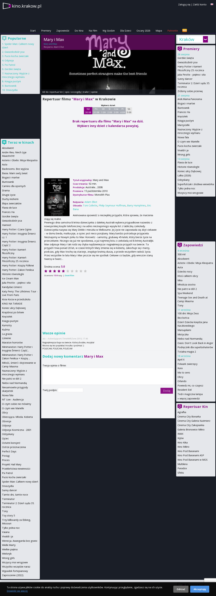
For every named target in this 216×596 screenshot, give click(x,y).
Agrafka (182, 412)
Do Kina (79, 30)
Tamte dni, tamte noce (15, 494)
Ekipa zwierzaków (11, 203)
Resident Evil (185, 389)
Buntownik (183, 107)
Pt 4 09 (122, 110)
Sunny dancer (185, 78)
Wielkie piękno (10, 549)
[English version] (212, 4)
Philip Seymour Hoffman (112, 205)
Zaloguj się (184, 4)
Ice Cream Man (10, 278)
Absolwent (183, 258)
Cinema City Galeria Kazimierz (194, 420)
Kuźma (6, 329)
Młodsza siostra (186, 284)
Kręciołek (183, 116)
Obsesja (6, 421)
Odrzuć (181, 589)
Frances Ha (184, 112)
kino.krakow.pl (26, 6)
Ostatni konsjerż (11, 442)
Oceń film (69, 275)
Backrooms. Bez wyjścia (15, 168)
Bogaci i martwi (186, 103)
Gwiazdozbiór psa (187, 62)
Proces (6, 460)
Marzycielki (184, 125)
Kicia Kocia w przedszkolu (16, 299)
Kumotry (7, 325)
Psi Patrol (10, 64)
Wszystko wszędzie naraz (16, 566)
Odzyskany (184, 179)
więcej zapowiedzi (190, 398)
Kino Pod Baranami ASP (191, 455)
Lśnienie (6, 338)
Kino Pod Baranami (188, 451)
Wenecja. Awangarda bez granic (19, 540)
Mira (180, 280)
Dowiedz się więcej (17, 590)
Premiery (46, 30)
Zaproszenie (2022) (12, 575)
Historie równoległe (188, 166)
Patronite (172, 30)
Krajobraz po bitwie (13, 312)
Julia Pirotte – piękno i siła (16, 282)
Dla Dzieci (125, 30)
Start (33, 30)
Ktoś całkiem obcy (188, 276)
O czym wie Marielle (188, 141)
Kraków (186, 39)
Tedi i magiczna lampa (190, 394)
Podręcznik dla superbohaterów (195, 347)
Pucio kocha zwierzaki (189, 146)
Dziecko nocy (185, 271)
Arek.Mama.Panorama (190, 99)
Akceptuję (200, 589)
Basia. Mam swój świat (15, 173)
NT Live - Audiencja (13, 399)
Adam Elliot (59, 47)
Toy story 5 (8, 515)
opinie (94, 91)
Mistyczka (183, 334)
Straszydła (12, 90)
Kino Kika (183, 442)
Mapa (159, 30)
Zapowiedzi (62, 30)
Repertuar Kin (195, 406)
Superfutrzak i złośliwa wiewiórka (196, 184)
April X (181, 359)
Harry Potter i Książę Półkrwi (18, 265)
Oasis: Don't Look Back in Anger (195, 343)
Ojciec (5, 438)
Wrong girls (184, 154)
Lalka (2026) (184, 175)
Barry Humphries (136, 205)
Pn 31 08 (96, 110)
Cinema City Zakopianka (191, 425)
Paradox (182, 468)
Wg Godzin (109, 30)
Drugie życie (9, 194)
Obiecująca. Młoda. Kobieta (17, 416)
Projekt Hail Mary (11, 464)
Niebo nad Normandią (190, 338)
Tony (180, 305)
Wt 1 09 (103, 110)
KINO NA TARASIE (12, 303)
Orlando (182, 381)
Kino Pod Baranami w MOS (193, 459)
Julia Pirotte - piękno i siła (192, 74)
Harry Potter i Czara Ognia (16, 229)
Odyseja (9, 60)
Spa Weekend (185, 293)
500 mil (181, 254)
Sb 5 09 (129, 110)
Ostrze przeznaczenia (14, 447)
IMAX (180, 433)
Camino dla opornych (14, 186)
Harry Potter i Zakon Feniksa (18, 269)
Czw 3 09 (116, 110)
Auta (180, 267)
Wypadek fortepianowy (15, 571)
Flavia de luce (185, 162)
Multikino (183, 464)
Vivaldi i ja (183, 150)
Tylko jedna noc (186, 188)
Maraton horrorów (12, 342)
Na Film (93, 30)
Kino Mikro (183, 446)
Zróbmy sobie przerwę (190, 91)
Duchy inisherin (10, 199)
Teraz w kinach (21, 142)
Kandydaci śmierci (12, 287)
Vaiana (5, 532)
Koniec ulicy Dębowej (189, 171)
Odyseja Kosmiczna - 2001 (16, 429)
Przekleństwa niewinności (16, 468)
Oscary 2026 (143, 30)
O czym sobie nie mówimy (16, 403)
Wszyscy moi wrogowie (190, 192)
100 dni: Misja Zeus (188, 313)
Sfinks (181, 472)
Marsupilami (184, 330)
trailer (86, 91)
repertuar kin (56, 91)
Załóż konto (200, 4)
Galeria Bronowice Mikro (191, 429)
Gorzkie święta (186, 58)
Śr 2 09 (109, 110)
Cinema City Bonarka (189, 416)
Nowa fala (183, 137)
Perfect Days (9, 451)
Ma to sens (184, 372)
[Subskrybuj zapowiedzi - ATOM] (184, 30)
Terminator (8, 499)
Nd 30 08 (88, 110)
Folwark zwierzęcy (187, 364)
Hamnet (6, 225)
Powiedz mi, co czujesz (190, 385)
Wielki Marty (9, 545)
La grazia (7, 334)
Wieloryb (7, 553)
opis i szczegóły (73, 91)
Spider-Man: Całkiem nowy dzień (20, 481)
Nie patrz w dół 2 (187, 288)
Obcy (180, 377)
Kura (180, 368)
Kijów (181, 438)
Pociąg (6, 455)
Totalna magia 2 (187, 351)
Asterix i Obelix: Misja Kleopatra (195, 263)
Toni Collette (90, 205)
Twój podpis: (50, 390)
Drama (6, 190)
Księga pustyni (186, 120)
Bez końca (183, 317)
